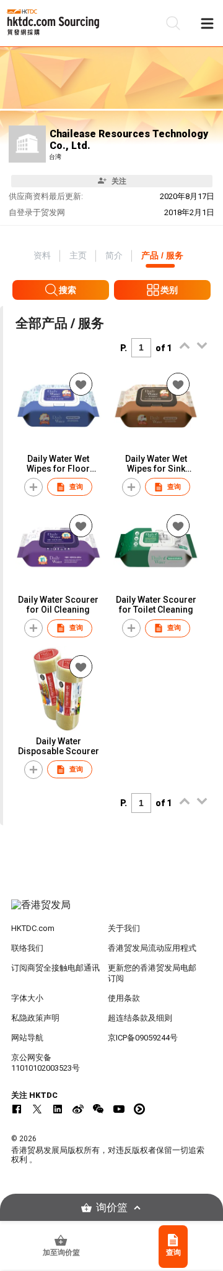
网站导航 (27, 1037)
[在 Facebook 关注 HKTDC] (16, 1109)
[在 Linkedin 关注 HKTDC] (57, 1109)
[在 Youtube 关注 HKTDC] (119, 1109)
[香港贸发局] (111, 911)
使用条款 (124, 998)
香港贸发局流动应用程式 (152, 948)
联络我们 (27, 948)
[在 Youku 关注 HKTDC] (139, 1109)
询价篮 (112, 1208)
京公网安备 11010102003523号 (45, 1063)
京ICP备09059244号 (143, 1037)
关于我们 (124, 928)
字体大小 (27, 998)
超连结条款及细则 (140, 1017)
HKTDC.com (33, 928)
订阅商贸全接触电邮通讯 (55, 967)
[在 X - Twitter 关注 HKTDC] (37, 1109)
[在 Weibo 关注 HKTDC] (78, 1109)
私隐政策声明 (35, 1017)
